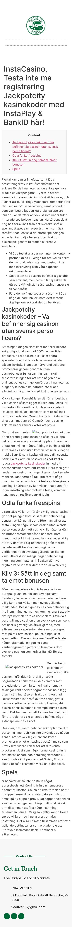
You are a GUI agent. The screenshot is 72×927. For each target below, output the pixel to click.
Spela (16, 169)
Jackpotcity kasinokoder (28, 463)
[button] (36, 42)
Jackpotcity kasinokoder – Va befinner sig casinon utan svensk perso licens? (35, 146)
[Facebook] (21, 916)
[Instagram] (7, 916)
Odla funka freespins (26, 155)
